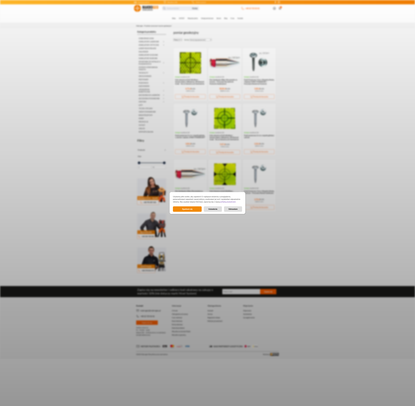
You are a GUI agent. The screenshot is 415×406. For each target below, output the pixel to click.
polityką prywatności (228, 202)
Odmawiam (233, 209)
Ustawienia (212, 209)
